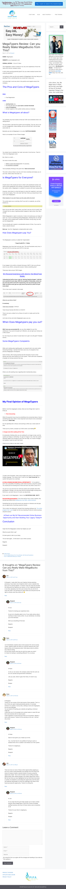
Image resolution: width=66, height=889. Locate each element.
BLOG (38, 14)
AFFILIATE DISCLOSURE (9, 874)
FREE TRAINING (58, 14)
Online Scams (7, 553)
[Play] (50, 102)
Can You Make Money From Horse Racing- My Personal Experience (18, 555)
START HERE (32, 14)
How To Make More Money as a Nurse (12, 556)
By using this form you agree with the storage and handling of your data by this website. (22, 858)
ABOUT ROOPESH (46, 14)
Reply (6, 595)
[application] (56, 99)
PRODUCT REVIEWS (8, 872)
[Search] (61, 26)
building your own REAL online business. (25, 500)
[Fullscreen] (62, 102)
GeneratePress (42, 887)
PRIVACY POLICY (7, 877)
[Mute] (60, 102)
